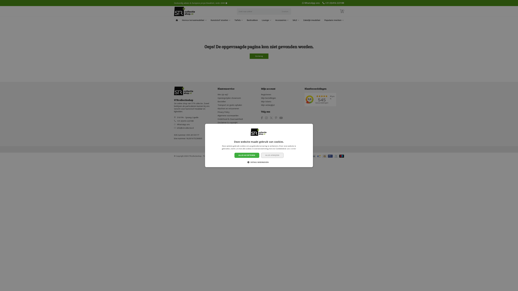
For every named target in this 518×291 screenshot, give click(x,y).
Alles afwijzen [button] (272, 155)
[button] (259, 162)
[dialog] (259, 145)
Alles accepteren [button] (246, 155)
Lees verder (291, 149)
